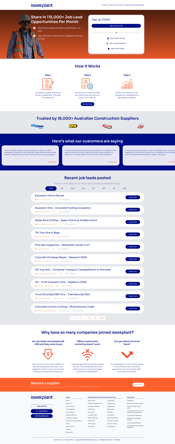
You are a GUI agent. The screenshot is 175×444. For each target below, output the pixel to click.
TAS (124, 188)
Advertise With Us (71, 415)
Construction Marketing (134, 415)
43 (95, 318)
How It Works (70, 406)
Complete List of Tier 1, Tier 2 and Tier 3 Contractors (135, 411)
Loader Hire (110, 400)
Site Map (117, 440)
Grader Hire (91, 421)
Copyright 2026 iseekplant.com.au (86, 440)
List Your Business (41, 416)
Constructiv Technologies (74, 421)
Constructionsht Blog (133, 423)
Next (102, 318)
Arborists (110, 412)
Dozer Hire (91, 412)
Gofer (67, 424)
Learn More (138, 385)
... (84, 318)
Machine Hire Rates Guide (135, 403)
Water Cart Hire (93, 418)
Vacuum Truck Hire (112, 421)
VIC (62, 188)
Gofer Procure (70, 426)
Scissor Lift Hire (112, 424)
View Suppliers (70, 409)
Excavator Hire (92, 415)
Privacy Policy (69, 440)
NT (93, 188)
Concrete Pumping (93, 406)
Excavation (91, 426)
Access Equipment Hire (95, 403)
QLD (72, 188)
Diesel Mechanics (112, 418)
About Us (69, 403)
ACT (103, 188)
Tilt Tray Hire (91, 424)
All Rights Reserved (106, 440)
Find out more (87, 104)
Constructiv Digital (71, 418)
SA (114, 188)
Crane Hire (91, 409)
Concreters (110, 415)
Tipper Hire (110, 409)
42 (90, 318)
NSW (51, 188)
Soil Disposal (111, 426)
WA (83, 188)
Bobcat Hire (91, 400)
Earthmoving (111, 403)
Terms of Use (58, 440)
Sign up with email (116, 26)
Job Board (130, 400)
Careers (68, 429)
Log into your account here (134, 5)
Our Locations (70, 412)
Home (68, 400)
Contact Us (69, 432)
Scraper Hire (111, 406)
